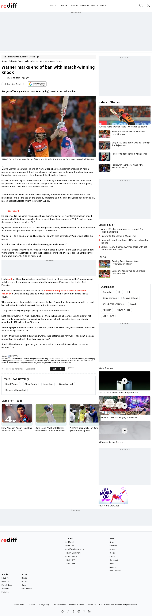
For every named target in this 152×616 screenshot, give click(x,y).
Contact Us (91, 605)
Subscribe (57, 369)
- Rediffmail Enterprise (74, 549)
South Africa (123, 310)
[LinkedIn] (89, 611)
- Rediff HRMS (71, 556)
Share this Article (14, 84)
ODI (119, 292)
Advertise (31, 605)
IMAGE (133, 304)
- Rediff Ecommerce (73, 553)
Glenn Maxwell (66, 384)
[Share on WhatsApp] (62, 611)
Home (52, 5)
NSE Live (4, 581)
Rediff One (69, 546)
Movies (112, 549)
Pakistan (107, 310)
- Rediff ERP (70, 564)
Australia (107, 292)
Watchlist (5, 589)
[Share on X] (68, 611)
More (102, 5)
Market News (6, 585)
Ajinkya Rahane (130, 298)
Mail (56, 5)
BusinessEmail (85, 5)
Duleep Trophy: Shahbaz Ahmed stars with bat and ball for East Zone (124, 248)
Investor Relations (76, 605)
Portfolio (4, 592)
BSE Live (4, 578)
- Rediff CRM (70, 560)
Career (24, 585)
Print (72, 368)
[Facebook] (73, 611)
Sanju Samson (110, 298)
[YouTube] (84, 611)
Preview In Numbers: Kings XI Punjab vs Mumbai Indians (124, 241)
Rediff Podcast (116, 571)
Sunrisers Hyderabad (15, 390)
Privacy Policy (43, 605)
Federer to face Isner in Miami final (118, 236)
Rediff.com (110, 605)
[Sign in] (148, 5)
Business (113, 546)
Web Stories (106, 368)
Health (24, 578)
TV (97, 5)
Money (73, 5)
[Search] (141, 5)
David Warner (11, 384)
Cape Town (108, 315)
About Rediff (19, 605)
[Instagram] (78, 611)
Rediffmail (69, 542)
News (62, 5)
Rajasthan (48, 384)
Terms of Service (59, 605)
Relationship (27, 589)
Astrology (114, 567)
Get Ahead (114, 560)
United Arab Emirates (113, 304)
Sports (112, 553)
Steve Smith (31, 384)
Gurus (93, 5)
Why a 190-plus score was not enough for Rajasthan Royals (122, 230)
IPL (128, 292)
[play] (125, 381)
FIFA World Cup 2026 (109, 505)
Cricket (12, 61)
